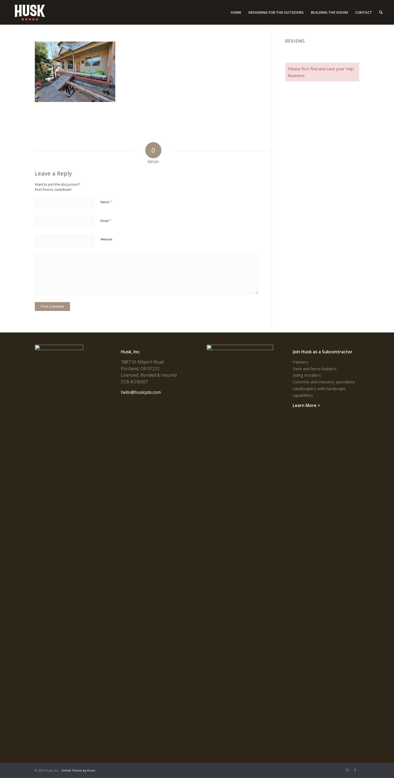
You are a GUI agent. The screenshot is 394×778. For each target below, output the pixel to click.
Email (106, 220)
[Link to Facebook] (355, 770)
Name (106, 201)
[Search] (381, 12)
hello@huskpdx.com (141, 392)
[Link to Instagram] (347, 770)
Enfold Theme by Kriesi (78, 770)
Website (106, 239)
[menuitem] (236, 12)
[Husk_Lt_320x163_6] (30, 12)
